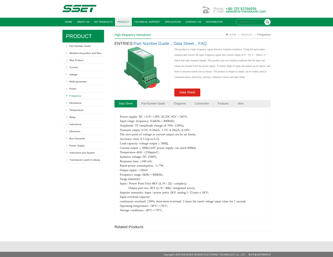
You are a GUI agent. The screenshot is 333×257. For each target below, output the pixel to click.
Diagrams (180, 103)
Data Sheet (183, 43)
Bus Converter (77, 138)
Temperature (76, 110)
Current (73, 67)
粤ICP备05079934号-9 (259, 254)
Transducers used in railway (84, 159)
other (241, 103)
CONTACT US (193, 21)
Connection (202, 103)
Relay (72, 117)
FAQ (202, 43)
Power (72, 88)
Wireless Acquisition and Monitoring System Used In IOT (86, 53)
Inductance (75, 124)
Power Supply (76, 145)
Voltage (73, 74)
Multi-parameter (78, 81)
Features (223, 103)
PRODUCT (123, 21)
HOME (68, 21)
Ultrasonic (74, 131)
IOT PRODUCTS (103, 21)
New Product (76, 60)
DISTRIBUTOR (214, 21)
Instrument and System (82, 152)
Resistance (75, 103)
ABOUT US (83, 21)
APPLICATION (173, 21)
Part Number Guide (80, 46)
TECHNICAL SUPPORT (147, 21)
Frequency (75, 95)
